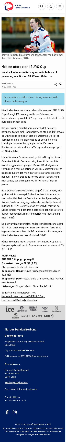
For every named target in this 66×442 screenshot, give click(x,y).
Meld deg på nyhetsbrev (16, 382)
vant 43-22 (26, 118)
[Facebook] (7, 412)
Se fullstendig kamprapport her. (19, 292)
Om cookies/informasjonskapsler (21, 389)
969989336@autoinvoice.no (34, 356)
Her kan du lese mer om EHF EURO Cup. (23, 296)
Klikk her (16, 397)
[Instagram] (14, 412)
